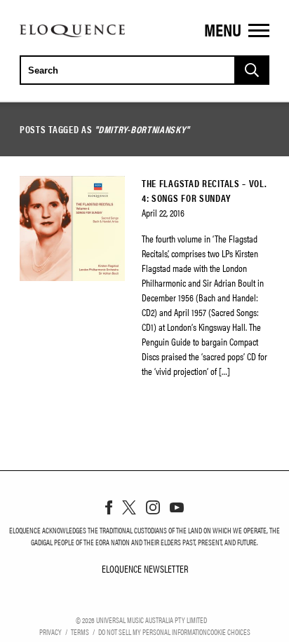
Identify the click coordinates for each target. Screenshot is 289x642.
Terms (80, 631)
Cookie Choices (228, 631)
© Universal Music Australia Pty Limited (141, 619)
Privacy (50, 631)
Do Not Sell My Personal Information (152, 631)
